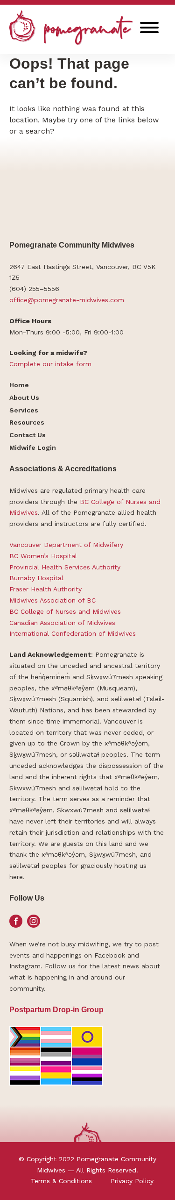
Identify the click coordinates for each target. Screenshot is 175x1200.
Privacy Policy (132, 1181)
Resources (26, 422)
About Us (24, 397)
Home (19, 385)
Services (23, 410)
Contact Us (27, 435)
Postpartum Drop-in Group (56, 1010)
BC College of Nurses (113, 501)
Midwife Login (32, 447)
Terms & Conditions (61, 1181)
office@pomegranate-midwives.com (66, 300)
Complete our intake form (50, 364)
